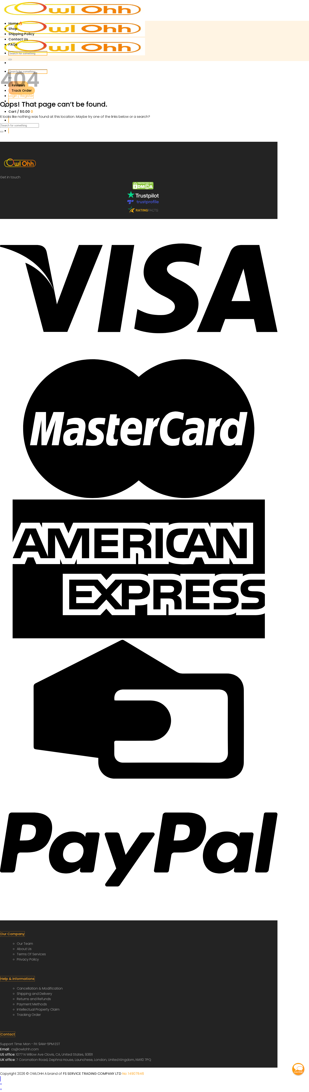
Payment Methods (32, 1004)
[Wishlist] (8, 120)
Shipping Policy (21, 34)
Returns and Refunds (34, 999)
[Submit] (10, 59)
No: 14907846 (133, 1073)
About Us (24, 948)
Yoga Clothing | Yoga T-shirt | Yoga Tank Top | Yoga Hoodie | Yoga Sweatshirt (94, 1065)
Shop (12, 28)
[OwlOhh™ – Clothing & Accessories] (72, 35)
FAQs (12, 44)
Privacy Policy (28, 959)
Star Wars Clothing (15, 1065)
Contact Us (18, 39)
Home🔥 (15, 23)
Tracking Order (29, 1014)
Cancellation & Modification (40, 988)
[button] (298, 1069)
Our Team (25, 943)
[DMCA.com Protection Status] (142, 188)
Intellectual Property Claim (38, 1009)
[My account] (8, 130)
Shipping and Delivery (34, 993)
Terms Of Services (31, 954)
